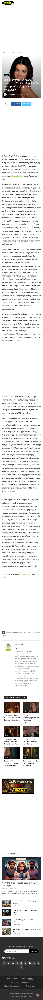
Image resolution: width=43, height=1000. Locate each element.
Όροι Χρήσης (27, 979)
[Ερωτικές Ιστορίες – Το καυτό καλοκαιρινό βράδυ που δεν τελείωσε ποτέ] (6, 922)
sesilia (4, 635)
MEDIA (6, 75)
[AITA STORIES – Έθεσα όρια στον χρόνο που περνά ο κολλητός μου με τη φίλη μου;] (21, 868)
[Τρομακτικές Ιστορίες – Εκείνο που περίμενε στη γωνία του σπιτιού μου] (6, 912)
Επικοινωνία (12, 979)
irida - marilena (28, 632)
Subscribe (34, 951)
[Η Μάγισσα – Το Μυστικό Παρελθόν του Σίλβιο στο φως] (12, 731)
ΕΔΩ (4, 578)
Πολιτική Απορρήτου (12, 986)
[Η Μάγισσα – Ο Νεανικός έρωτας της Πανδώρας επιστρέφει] (31, 707)
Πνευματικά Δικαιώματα (20, 982)
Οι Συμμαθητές (25, 574)
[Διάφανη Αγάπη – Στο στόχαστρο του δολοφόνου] (31, 753)
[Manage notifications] (38, 995)
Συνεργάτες (30, 986)
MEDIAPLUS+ (26, 996)
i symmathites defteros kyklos (14, 632)
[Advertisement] (21, 29)
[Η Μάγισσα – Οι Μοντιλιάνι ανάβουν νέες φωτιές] (31, 731)
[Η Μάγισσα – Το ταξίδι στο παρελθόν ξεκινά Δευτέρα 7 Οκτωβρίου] (12, 707)
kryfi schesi (37, 632)
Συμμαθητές (17, 176)
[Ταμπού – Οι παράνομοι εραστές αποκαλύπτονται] (12, 753)
